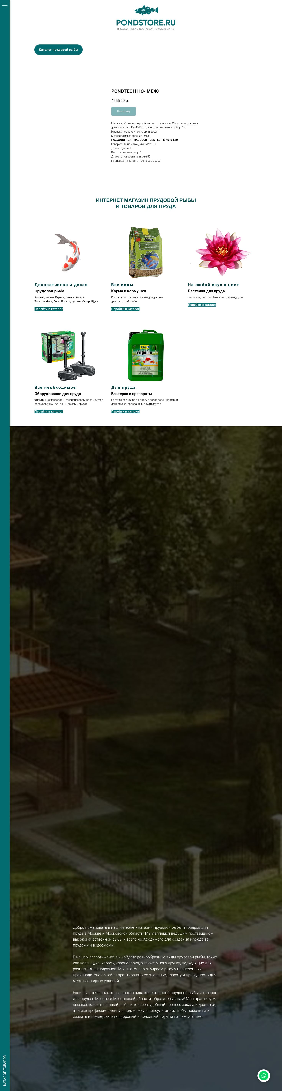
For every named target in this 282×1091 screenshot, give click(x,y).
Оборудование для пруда (58, 393)
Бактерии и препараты (131, 393)
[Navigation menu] (4, 6)
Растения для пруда (206, 291)
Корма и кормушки (128, 291)
